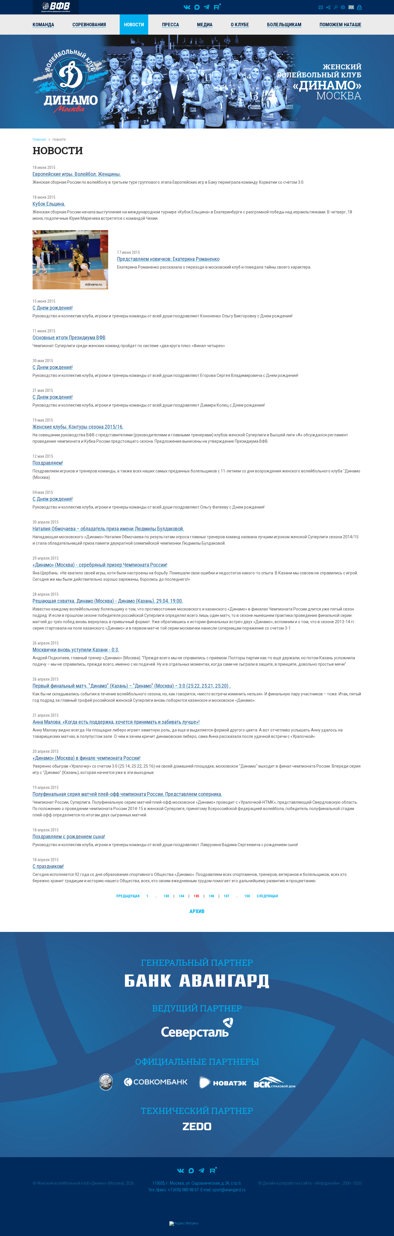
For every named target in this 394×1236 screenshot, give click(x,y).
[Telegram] (206, 7)
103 (166, 896)
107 (226, 896)
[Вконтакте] (186, 7)
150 (247, 896)
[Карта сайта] (328, 7)
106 (211, 896)
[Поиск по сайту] (335, 7)
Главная (39, 139)
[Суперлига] (56, 7)
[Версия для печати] (343, 7)
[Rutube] (217, 7)
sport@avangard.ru (228, 1189)
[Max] (197, 7)
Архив (197, 911)
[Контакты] (321, 7)
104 (181, 896)
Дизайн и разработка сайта (287, 1183)
